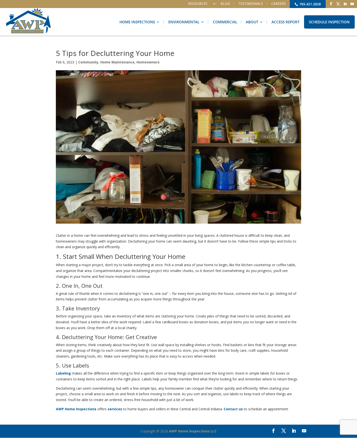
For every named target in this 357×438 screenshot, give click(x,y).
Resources (197, 3)
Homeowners (148, 62)
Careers (278, 3)
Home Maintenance (117, 62)
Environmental (183, 22)
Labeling (63, 373)
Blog (225, 3)
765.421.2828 (309, 4)
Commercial (225, 22)
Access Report (285, 22)
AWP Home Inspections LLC (193, 431)
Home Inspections (137, 22)
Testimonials (250, 3)
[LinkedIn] (345, 4)
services (115, 409)
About (252, 22)
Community (88, 62)
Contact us (233, 409)
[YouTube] (352, 4)
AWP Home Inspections (76, 409)
